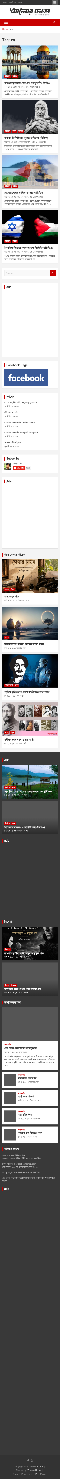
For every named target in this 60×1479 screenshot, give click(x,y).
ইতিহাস (7, 76)
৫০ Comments (36, 197)
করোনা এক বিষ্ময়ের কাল (30, 1133)
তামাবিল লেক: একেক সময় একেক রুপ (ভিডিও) (28, 791)
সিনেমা (8, 922)
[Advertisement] (30, 323)
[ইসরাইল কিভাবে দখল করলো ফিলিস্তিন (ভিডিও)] (30, 227)
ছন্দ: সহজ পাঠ (11, 596)
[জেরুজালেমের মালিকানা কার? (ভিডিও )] (30, 172)
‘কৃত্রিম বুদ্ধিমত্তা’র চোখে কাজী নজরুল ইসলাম (26, 692)
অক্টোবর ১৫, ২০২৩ (11, 197)
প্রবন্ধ (7, 590)
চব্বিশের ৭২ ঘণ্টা (11, 412)
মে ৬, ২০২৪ (9, 743)
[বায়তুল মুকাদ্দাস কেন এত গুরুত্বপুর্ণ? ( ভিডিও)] (30, 62)
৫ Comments (34, 87)
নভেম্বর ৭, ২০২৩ (10, 87)
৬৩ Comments (36, 252)
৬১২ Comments (39, 142)
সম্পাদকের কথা (12, 1002)
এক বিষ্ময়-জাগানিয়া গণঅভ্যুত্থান (20, 1048)
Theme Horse (34, 1470)
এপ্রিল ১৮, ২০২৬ (10, 600)
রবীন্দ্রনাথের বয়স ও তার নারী (19, 739)
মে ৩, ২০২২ (23, 1082)
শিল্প (12, 590)
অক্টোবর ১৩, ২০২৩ (11, 252)
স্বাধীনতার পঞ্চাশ (26, 1096)
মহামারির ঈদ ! (25, 1114)
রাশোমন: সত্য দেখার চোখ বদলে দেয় (19, 422)
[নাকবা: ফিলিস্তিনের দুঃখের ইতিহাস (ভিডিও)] (30, 117)
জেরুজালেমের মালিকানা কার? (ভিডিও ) (24, 193)
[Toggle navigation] (6, 22)
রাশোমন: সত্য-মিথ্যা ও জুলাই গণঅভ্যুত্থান (21, 432)
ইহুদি (14, 131)
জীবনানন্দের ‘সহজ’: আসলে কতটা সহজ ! (24, 644)
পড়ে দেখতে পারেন (14, 555)
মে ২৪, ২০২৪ (9, 696)
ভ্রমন (6, 760)
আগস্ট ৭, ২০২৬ (10, 992)
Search (53, 273)
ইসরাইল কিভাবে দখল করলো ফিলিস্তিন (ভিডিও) (28, 248)
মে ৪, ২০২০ (23, 1137)
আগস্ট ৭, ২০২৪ (10, 1052)
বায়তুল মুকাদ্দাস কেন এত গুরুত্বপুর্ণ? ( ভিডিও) (27, 83)
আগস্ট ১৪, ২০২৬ (11, 957)
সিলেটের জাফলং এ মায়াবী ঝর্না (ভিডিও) (24, 827)
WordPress (40, 1474)
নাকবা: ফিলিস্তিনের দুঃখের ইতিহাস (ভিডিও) (26, 138)
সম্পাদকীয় (7, 1045)
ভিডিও (15, 76)
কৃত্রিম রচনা (9, 685)
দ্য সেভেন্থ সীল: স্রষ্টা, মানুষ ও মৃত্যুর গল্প (20, 402)
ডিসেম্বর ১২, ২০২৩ (11, 831)
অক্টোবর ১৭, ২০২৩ (11, 142)
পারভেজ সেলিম (22, 743)
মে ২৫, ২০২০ (23, 1118)
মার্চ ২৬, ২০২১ (23, 1100)
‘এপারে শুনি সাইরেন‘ (12, 442)
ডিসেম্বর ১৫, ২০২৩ (11, 795)
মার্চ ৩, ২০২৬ (9, 648)
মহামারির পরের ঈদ (27, 1078)
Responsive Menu (55, 2)
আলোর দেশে (25, 142)
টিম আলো (23, 87)
